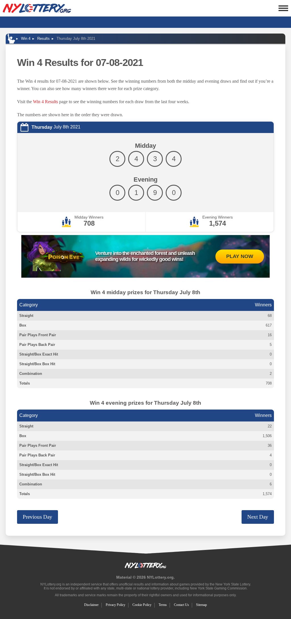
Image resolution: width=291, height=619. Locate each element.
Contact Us (181, 605)
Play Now (239, 256)
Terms (163, 605)
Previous (37, 517)
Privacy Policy (115, 605)
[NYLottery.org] (37, 8)
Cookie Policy (141, 605)
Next (257, 517)
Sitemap (201, 605)
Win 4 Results (45, 101)
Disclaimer (91, 605)
